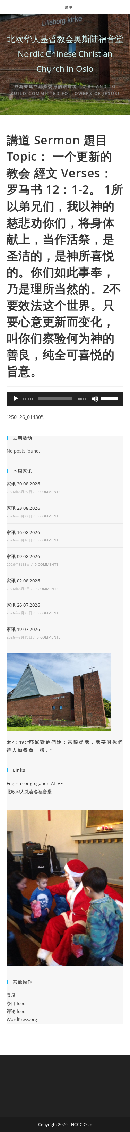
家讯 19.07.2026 (23, 629)
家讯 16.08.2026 (23, 532)
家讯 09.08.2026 (23, 556)
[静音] (95, 398)
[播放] (15, 398)
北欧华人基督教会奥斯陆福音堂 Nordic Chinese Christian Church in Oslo (65, 53)
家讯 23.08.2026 (23, 508)
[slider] (110, 398)
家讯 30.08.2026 (23, 484)
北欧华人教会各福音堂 (29, 791)
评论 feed (16, 1011)
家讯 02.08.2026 (23, 580)
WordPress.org (22, 1019)
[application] (65, 399)
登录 (11, 995)
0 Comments (48, 491)
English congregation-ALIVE (35, 783)
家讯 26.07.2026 (23, 605)
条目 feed (16, 1003)
